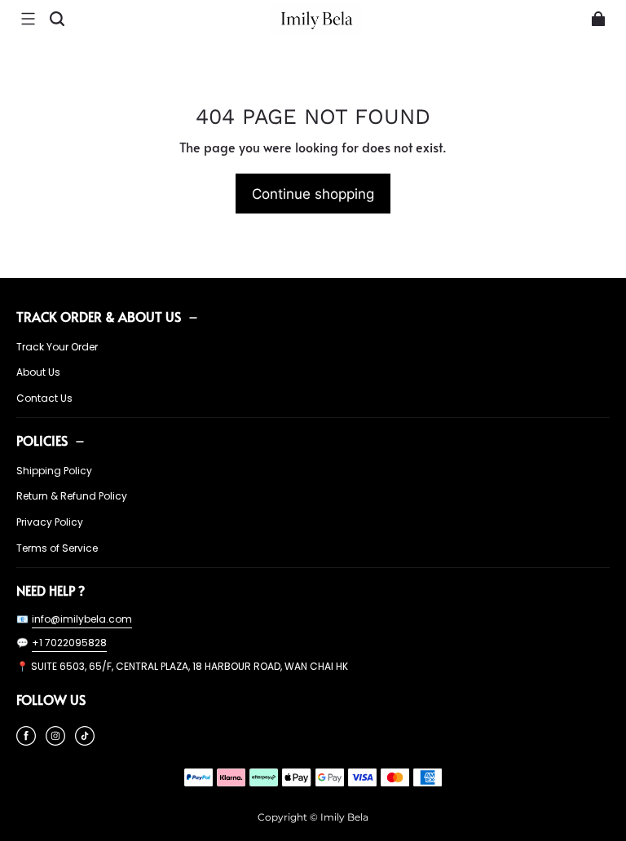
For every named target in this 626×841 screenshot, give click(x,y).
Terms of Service (57, 548)
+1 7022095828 (69, 642)
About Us (38, 372)
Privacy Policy (49, 522)
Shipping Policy (54, 471)
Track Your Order (57, 347)
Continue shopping (313, 193)
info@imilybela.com (82, 619)
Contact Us (44, 398)
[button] (27, 18)
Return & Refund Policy (71, 496)
